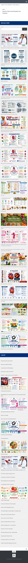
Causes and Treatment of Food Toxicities (8, 503)
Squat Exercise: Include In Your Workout (8, 477)
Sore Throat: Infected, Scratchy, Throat (8, 473)
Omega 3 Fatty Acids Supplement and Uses (8, 543)
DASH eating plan (4, 81)
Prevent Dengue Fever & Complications (8, 480)
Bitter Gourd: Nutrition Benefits (6, 364)
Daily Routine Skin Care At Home (7, 360)
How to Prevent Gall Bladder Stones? (7, 507)
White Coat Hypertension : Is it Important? (8, 525)
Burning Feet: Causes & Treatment (7, 371)
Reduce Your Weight (4, 415)
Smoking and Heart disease (6, 391)
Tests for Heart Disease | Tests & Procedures (9, 179)
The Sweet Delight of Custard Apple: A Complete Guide (11, 510)
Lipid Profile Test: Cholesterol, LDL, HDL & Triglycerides (11, 147)
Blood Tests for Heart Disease (7, 163)
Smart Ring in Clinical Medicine (7, 349)
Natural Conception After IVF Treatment (8, 521)
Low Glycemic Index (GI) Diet (6, 317)
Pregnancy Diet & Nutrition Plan (6, 535)
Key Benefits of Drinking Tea (6, 333)
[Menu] (26, 1)
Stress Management (4, 438)
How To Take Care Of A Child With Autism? (8, 418)
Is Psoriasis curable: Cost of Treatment (8, 539)
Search (2, 27)
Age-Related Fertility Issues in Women (7, 411)
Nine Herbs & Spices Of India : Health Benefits (9, 532)
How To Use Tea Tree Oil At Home (7, 518)
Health (3, 9)
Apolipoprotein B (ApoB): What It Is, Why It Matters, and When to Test (14, 47)
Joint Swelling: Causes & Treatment (7, 484)
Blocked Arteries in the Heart (6, 284)
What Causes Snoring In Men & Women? (8, 514)
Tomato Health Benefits (5, 500)
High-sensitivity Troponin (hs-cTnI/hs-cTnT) (9, 114)
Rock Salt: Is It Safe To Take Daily (7, 528)
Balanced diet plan (4, 454)
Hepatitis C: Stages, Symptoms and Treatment (9, 375)
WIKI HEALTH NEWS (5, 23)
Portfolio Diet (3, 211)
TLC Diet (2, 195)
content (3, 355)
